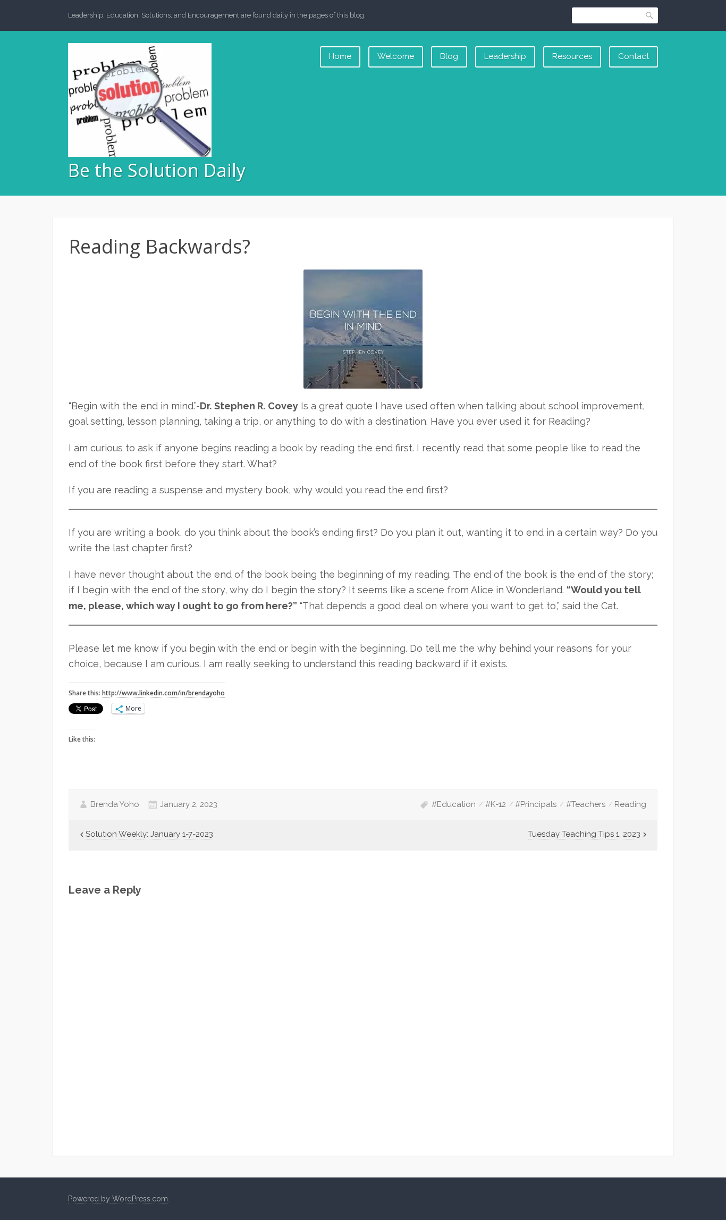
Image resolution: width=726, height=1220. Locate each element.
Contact (633, 56)
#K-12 (495, 804)
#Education (454, 804)
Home (340, 56)
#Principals (535, 804)
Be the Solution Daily (157, 170)
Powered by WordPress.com (118, 1198)
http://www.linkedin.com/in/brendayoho (163, 692)
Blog (449, 56)
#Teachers (585, 804)
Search (650, 15)
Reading (630, 804)
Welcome (395, 56)
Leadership (505, 56)
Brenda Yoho (114, 804)
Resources (572, 56)
